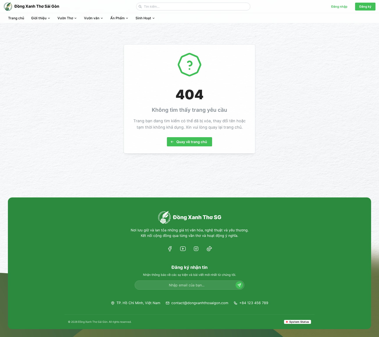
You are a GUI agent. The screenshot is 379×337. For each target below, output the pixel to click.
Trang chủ (16, 18)
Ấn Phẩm (117, 18)
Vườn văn (91, 18)
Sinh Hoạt (143, 18)
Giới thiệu (38, 18)
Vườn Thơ (65, 18)
